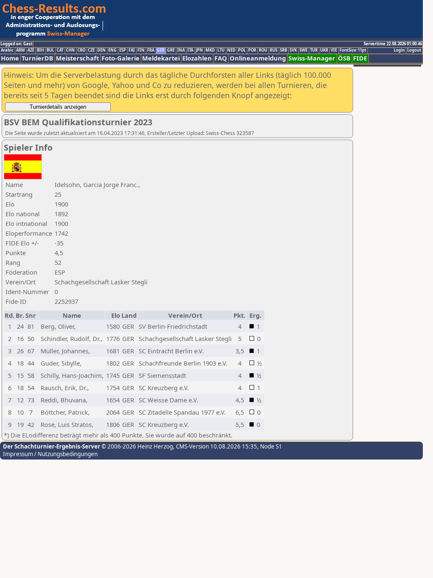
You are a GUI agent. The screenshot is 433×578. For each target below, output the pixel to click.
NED (231, 50)
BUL (50, 50)
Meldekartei (161, 58)
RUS (273, 50)
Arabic (7, 50)
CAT (60, 50)
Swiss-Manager (311, 58)
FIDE (360, 58)
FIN (141, 50)
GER (160, 50)
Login (399, 50)
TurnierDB (37, 58)
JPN (199, 50)
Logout (414, 50)
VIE (334, 50)
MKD (210, 50)
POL (242, 50)
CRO (81, 50)
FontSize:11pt (353, 50)
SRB (283, 50)
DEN (101, 50)
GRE (171, 50)
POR (252, 50)
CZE (91, 50)
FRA (150, 50)
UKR (324, 50)
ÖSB (344, 58)
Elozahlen (197, 58)
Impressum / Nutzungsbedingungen (50, 454)
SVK (293, 50)
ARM (20, 50)
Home (10, 58)
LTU (221, 50)
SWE (303, 50)
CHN (70, 50)
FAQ (220, 58)
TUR (314, 50)
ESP (122, 50)
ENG (112, 50)
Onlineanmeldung (258, 58)
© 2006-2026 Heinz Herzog (136, 446)
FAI (132, 50)
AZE (30, 50)
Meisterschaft (77, 58)
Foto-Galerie (120, 58)
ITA (190, 50)
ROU (263, 50)
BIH (40, 50)
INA (181, 50)
